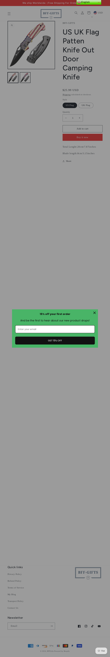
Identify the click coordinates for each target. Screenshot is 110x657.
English (85, 2)
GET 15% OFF (55, 340)
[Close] (94, 312)
